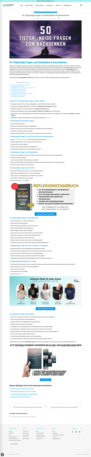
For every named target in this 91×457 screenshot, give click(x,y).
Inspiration (41, 12)
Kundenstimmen (67, 5)
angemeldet (16, 416)
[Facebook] (79, 431)
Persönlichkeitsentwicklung (50, 12)
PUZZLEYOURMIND (42, 18)
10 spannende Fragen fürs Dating (17, 96)
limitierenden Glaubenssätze (21, 139)
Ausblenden (27, 82)
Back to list (45, 406)
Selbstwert (47, 117)
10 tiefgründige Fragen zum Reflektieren (18, 92)
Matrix (20, 274)
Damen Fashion (28, 5)
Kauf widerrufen (14, 443)
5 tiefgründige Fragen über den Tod (17, 90)
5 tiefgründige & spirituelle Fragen (17, 86)
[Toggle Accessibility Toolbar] (2, 454)
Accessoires (49, 5)
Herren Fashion (39, 5)
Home (21, 5)
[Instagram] (72, 431)
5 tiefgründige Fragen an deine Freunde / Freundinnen (21, 93)
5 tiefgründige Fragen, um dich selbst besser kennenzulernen (22, 87)
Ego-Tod (23, 180)
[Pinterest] (76, 431)
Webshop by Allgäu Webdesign (82, 454)
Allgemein (37, 12)
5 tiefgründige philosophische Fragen (18, 95)
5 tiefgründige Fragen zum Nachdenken (18, 89)
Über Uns (58, 5)
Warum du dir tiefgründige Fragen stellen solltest (20, 84)
